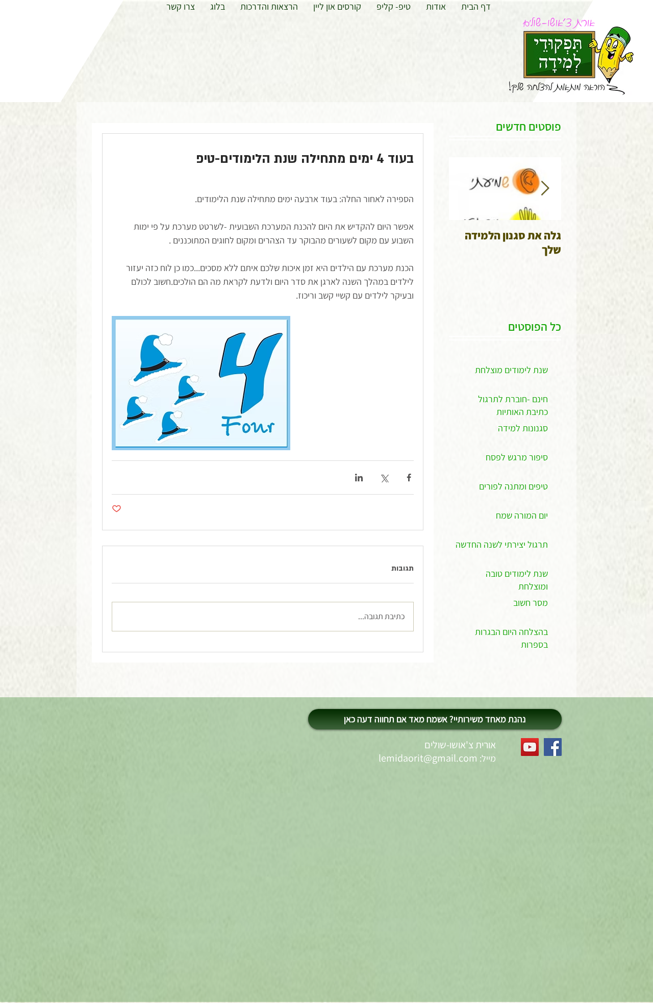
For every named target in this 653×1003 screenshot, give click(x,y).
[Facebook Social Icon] (553, 747)
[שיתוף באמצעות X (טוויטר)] (384, 477)
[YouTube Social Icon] (530, 747)
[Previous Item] (544, 189)
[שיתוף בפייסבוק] (409, 477)
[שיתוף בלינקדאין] (359, 477)
